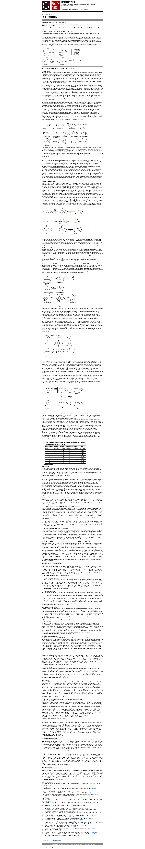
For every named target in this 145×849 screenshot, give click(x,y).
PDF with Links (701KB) (55, 840)
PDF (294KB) (45, 840)
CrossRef (93, 788)
